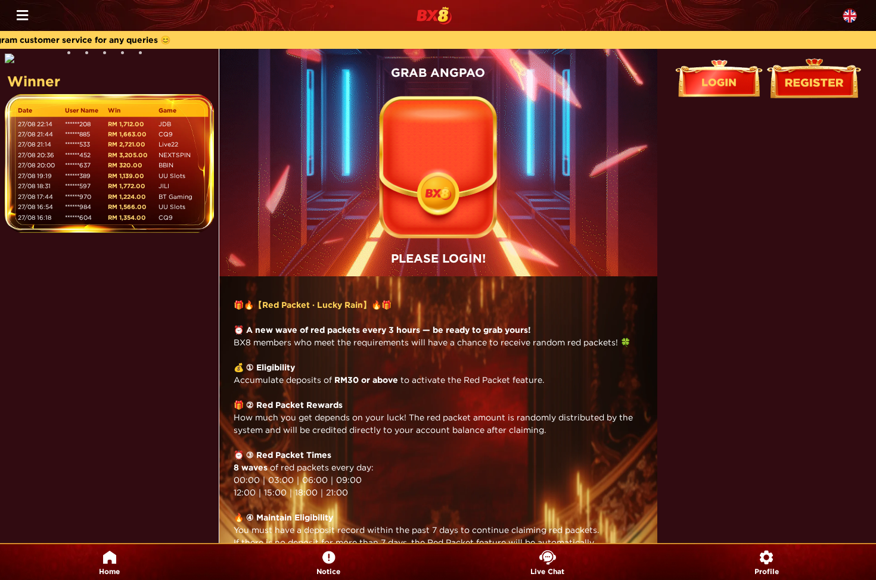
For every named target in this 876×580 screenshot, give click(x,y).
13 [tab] (91, 57)
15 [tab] (127, 57)
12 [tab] (73, 57)
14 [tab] (109, 57)
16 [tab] (145, 57)
